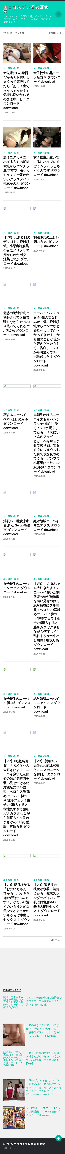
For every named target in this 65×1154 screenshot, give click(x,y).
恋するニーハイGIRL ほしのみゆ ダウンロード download (15, 421)
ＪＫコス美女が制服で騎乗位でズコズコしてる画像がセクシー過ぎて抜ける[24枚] (44, 1001)
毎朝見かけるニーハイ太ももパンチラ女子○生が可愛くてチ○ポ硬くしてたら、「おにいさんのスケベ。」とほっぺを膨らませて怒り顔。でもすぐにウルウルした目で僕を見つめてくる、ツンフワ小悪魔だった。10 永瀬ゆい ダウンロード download (46, 443)
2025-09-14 (39, 250)
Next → (55, 940)
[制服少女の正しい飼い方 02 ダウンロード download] (47, 217)
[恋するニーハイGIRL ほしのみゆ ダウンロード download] (17, 395)
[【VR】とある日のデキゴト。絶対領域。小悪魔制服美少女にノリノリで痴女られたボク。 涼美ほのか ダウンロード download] (17, 217)
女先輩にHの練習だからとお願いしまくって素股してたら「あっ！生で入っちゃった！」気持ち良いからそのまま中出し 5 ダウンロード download (16, 90)
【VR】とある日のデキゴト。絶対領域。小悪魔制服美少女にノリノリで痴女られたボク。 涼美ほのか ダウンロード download (16, 250)
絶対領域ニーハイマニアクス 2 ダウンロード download (46, 705)
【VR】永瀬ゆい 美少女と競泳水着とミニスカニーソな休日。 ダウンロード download (46, 770)
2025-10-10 (39, 179)
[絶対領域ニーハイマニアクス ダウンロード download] (47, 501)
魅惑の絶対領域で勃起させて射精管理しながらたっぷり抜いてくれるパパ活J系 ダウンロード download (16, 324)
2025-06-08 (9, 711)
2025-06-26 (39, 653)
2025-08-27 (9, 432)
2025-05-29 (9, 839)
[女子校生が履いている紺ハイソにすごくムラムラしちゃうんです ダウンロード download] (47, 137)
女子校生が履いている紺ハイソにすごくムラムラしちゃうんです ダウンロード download (47, 166)
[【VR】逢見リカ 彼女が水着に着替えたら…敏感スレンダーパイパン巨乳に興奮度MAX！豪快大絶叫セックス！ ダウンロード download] (47, 864)
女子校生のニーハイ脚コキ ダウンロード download (16, 703)
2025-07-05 (9, 597)
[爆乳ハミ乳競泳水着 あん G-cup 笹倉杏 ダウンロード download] (17, 501)
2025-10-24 (9, 192)
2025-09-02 (39, 370)
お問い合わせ (9, 1148)
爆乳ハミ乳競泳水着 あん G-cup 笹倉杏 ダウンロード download (17, 527)
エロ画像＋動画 (11, 68)
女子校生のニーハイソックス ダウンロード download (17, 588)
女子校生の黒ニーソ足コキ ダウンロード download (47, 77)
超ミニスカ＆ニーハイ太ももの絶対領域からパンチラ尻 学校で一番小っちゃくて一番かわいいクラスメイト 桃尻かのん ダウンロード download (16, 172)
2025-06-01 (39, 716)
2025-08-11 (39, 476)
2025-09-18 (9, 268)
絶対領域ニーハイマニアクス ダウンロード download (47, 525)
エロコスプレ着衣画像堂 (25, 9)
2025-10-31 (39, 86)
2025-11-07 (9, 112)
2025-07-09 (39, 534)
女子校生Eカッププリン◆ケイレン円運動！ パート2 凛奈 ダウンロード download (43, 1112)
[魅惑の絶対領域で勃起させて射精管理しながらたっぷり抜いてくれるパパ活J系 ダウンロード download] (17, 293)
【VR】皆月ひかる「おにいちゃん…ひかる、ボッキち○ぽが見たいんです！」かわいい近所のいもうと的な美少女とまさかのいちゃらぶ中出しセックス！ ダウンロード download (16, 904)
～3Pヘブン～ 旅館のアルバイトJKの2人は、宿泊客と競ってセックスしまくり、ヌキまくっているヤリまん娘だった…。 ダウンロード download (44, 1087)
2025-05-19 (39, 783)
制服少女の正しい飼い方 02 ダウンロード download (46, 241)
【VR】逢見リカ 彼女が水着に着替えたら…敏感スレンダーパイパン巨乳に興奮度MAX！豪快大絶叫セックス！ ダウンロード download (46, 900)
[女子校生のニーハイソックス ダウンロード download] (17, 563)
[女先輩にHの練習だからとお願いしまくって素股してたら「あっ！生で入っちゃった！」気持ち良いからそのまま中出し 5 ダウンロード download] (17, 53)
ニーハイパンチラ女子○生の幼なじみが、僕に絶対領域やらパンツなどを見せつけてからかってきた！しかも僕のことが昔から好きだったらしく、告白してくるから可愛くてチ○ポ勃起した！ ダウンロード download (46, 339)
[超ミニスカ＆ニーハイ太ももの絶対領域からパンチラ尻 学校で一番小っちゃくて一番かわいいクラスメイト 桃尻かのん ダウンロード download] (17, 137)
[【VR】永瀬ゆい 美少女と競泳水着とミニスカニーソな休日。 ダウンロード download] (47, 741)
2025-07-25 (9, 538)
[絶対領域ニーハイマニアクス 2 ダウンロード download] (47, 678)
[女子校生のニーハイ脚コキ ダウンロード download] (17, 678)
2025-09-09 (9, 339)
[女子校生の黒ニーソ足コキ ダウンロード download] (47, 53)
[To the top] (58, 1138)
